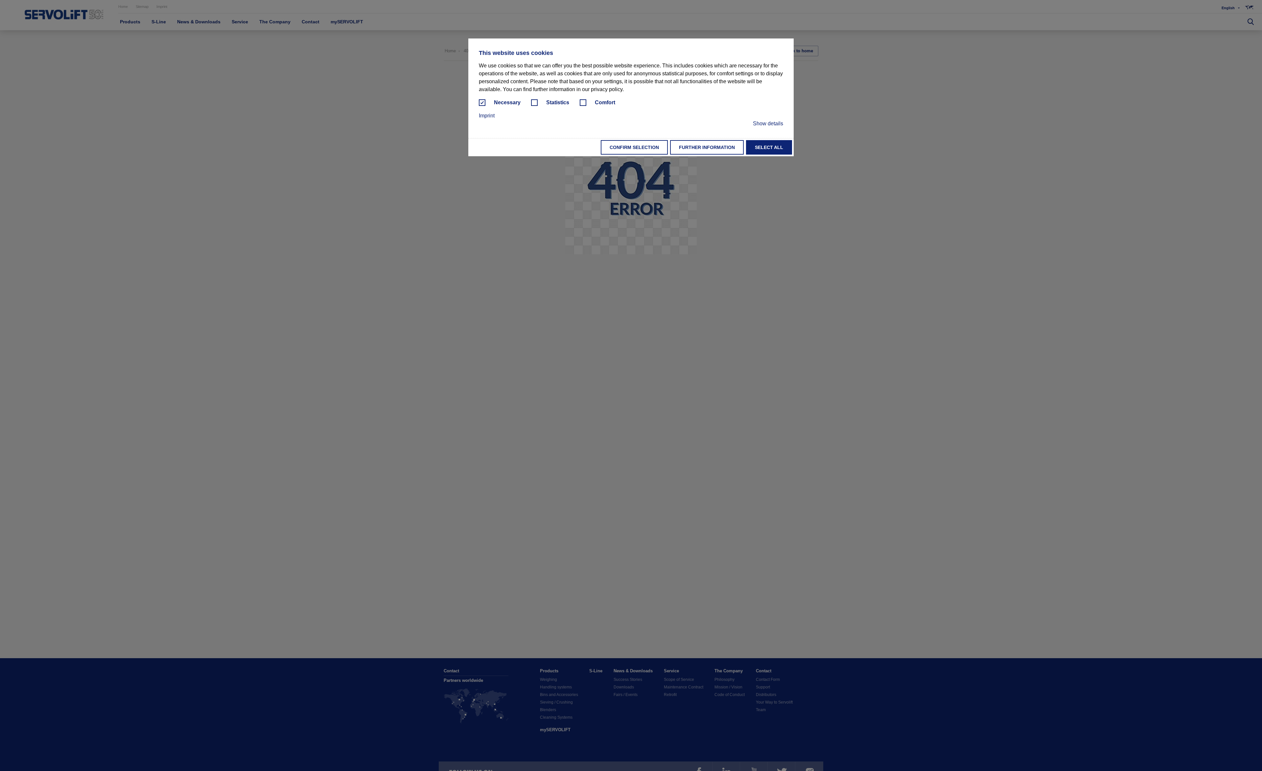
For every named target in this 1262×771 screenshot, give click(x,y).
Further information (707, 147)
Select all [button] (769, 147)
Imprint (487, 115)
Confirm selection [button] (634, 147)
